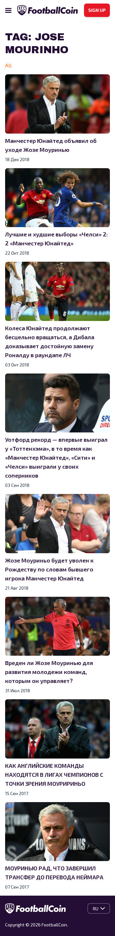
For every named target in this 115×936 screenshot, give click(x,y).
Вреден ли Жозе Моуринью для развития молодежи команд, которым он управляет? (49, 671)
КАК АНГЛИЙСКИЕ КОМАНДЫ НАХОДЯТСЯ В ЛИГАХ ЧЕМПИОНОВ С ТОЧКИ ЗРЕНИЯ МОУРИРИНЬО (54, 774)
